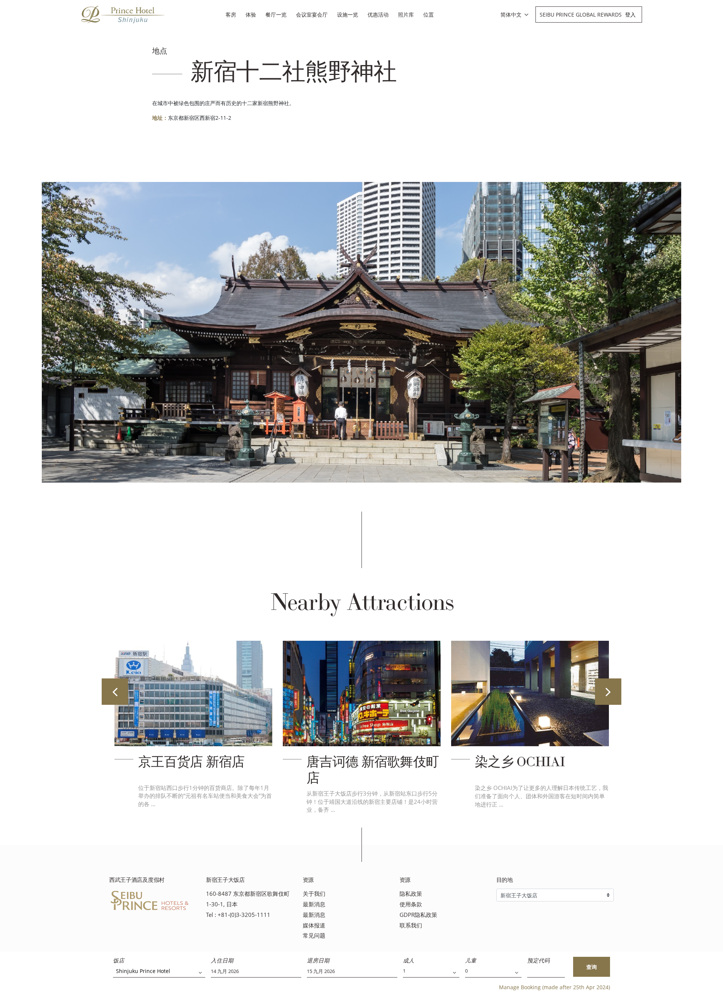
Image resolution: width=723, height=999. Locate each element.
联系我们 (411, 925)
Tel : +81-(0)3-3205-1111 (238, 915)
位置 (428, 14)
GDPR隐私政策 (418, 915)
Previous (115, 691)
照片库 (406, 14)
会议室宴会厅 (312, 14)
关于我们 (314, 894)
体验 (251, 14)
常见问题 (314, 935)
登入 (630, 14)
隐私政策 (411, 894)
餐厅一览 (276, 14)
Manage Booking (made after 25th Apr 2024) (554, 987)
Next (608, 691)
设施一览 (347, 14)
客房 (231, 14)
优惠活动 (378, 14)
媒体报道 (314, 925)
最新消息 (314, 904)
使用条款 (411, 904)
